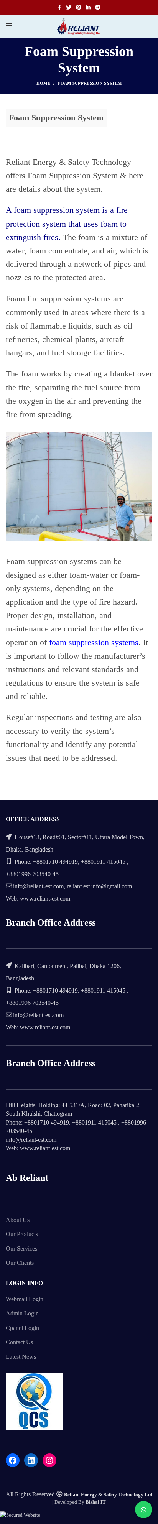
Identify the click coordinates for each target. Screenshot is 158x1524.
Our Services (21, 1248)
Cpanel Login (22, 1328)
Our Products (22, 1234)
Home (43, 83)
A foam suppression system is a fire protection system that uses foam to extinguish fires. (67, 223)
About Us (18, 1220)
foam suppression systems (93, 642)
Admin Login (22, 1313)
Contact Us (19, 1342)
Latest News (21, 1356)
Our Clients (20, 1262)
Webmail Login (24, 1299)
